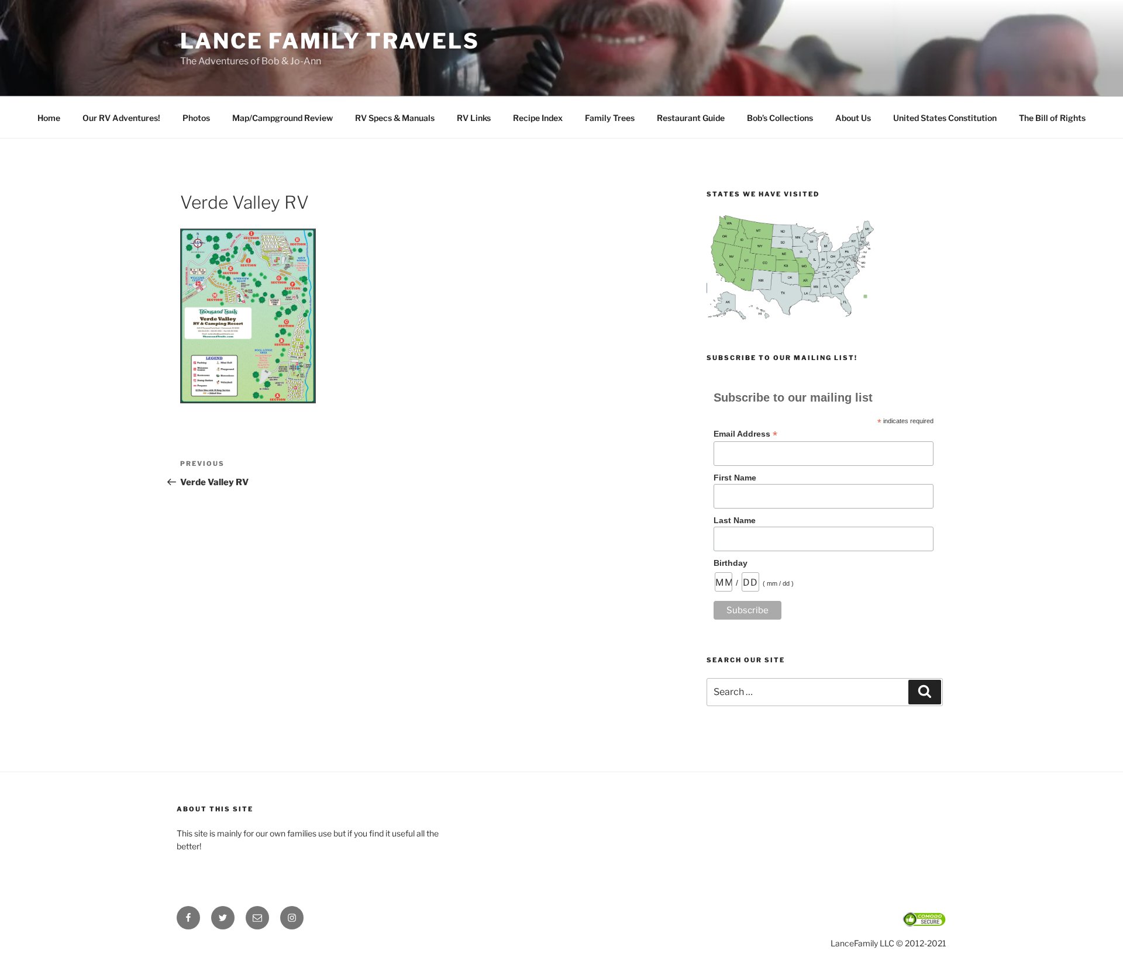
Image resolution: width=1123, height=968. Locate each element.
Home (48, 118)
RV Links (474, 118)
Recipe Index (538, 118)
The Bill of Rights (1052, 118)
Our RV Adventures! (121, 118)
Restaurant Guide (691, 118)
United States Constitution (945, 118)
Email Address (745, 434)
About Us (853, 118)
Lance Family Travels (330, 41)
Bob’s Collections (780, 118)
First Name (735, 477)
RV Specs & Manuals (395, 118)
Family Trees (610, 118)
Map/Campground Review (282, 118)
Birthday (730, 563)
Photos (196, 118)
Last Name (735, 520)
